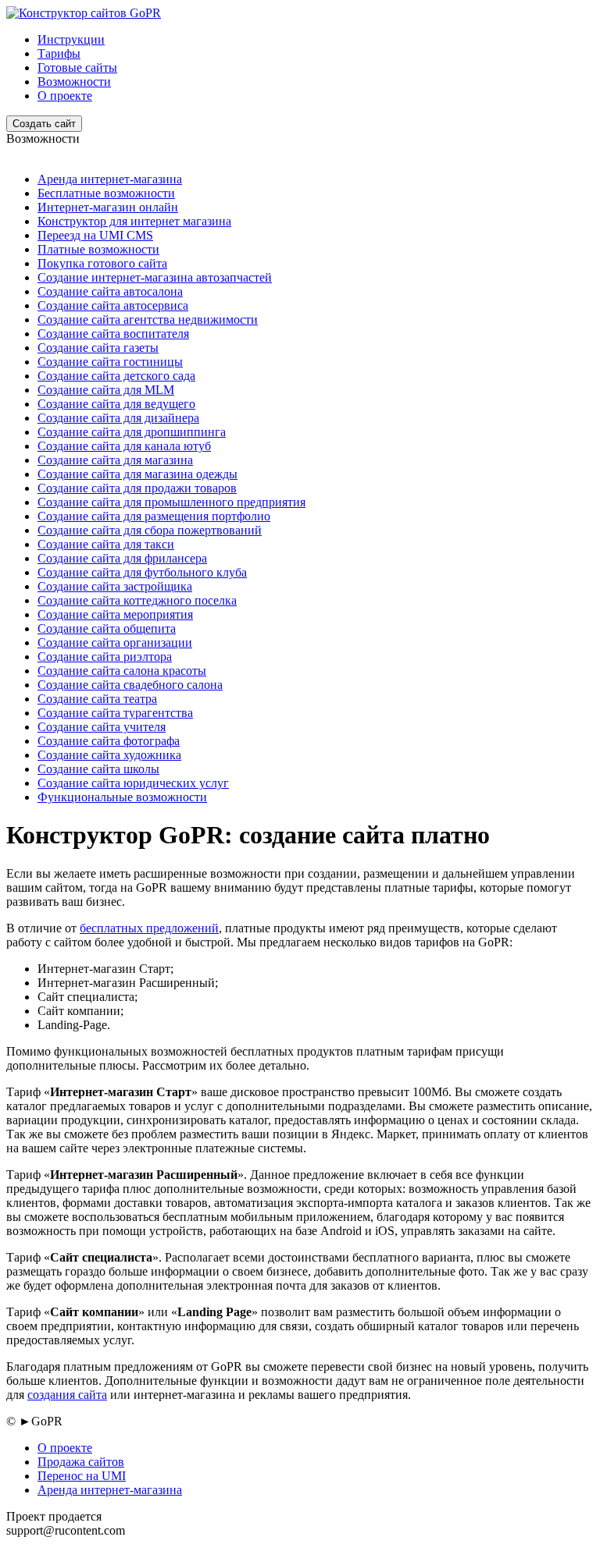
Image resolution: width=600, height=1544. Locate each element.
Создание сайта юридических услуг (133, 783)
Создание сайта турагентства (115, 712)
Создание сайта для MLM (106, 389)
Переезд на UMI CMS (95, 235)
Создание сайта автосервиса (113, 305)
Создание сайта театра (97, 698)
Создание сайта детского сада (116, 375)
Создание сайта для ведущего (116, 403)
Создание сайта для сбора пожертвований (150, 530)
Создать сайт (44, 124)
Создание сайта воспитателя (113, 333)
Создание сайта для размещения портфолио (154, 516)
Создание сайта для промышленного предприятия (171, 502)
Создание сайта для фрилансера (122, 558)
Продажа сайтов (81, 1461)
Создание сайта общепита (107, 628)
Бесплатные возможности (106, 193)
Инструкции (71, 39)
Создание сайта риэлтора (105, 656)
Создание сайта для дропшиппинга (132, 431)
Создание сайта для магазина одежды (138, 474)
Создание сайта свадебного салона (130, 684)
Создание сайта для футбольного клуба (142, 572)
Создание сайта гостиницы (110, 361)
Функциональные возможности (122, 797)
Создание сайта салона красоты (122, 670)
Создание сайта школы (98, 769)
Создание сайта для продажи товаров (137, 488)
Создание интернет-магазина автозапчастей (155, 277)
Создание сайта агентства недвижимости (148, 319)
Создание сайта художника (109, 754)
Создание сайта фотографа (109, 740)
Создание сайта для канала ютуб (124, 446)
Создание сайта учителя (102, 726)
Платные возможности (98, 249)
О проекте (65, 95)
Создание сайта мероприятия (115, 614)
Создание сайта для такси (106, 544)
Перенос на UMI (82, 1475)
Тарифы (59, 53)
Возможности (74, 81)
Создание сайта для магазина (115, 460)
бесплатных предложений (149, 928)
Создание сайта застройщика (115, 586)
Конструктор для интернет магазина (134, 221)
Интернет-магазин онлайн (108, 207)
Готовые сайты (77, 67)
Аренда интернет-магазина (110, 179)
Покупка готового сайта (102, 263)
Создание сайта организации (115, 642)
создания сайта (67, 1394)
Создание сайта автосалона (110, 291)
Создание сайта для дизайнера (118, 417)
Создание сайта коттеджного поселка (137, 600)
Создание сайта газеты (98, 347)
